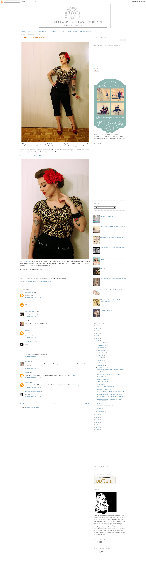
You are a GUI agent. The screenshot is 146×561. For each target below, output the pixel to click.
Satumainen (27, 361)
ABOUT (23, 31)
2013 (97, 414)
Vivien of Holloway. (39, 156)
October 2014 (101, 347)
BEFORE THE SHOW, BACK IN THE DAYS (108, 374)
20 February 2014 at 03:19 (34, 396)
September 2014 (102, 350)
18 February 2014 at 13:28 (34, 357)
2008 (97, 427)
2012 (97, 417)
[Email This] (57, 278)
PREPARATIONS (101, 376)
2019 (97, 328)
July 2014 (100, 355)
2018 (97, 330)
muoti (30, 281)
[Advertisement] (110, 448)
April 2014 (100, 362)
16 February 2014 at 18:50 (34, 307)
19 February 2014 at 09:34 (34, 387)
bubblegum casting (74, 375)
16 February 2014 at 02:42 (34, 297)
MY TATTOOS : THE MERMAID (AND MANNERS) (111, 391)
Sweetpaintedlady (29, 292)
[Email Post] (54, 278)
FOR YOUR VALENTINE (104, 389)
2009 (97, 424)
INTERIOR (53, 31)
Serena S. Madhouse (30, 341)
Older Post (87, 404)
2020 (97, 325)
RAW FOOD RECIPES (85, 31)
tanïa (26, 321)
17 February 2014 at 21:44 (34, 337)
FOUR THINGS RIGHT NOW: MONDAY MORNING (110, 396)
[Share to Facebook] (63, 278)
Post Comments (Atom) (33, 407)
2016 (97, 335)
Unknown (27, 372)
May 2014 (100, 360)
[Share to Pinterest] (65, 278)
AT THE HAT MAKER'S (103, 381)
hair (26, 281)
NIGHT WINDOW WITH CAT (105, 406)
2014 (97, 340)
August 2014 (101, 352)
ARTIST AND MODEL (103, 379)
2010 (97, 422)
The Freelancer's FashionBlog (32, 391)
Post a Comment (24, 401)
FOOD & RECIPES (72, 31)
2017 (97, 333)
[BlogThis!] (59, 278)
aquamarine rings (29, 335)
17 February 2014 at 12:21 (34, 316)
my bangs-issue (27, 261)
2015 (97, 338)
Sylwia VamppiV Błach (30, 311)
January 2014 (101, 411)
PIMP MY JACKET (102, 403)
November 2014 (102, 345)
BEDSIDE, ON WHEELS (106, 216)
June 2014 (100, 357)
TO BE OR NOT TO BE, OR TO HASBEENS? (111, 289)
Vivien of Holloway (45, 281)
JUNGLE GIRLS (101, 384)
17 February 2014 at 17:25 (34, 326)
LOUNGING (103, 268)
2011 (97, 419)
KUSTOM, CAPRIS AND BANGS (32, 37)
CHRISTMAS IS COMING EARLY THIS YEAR (112, 247)
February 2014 (101, 367)
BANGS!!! (100, 408)
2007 (97, 429)
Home (55, 404)
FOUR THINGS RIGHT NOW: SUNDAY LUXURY (113, 226)
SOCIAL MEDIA (43, 31)
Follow (96, 469)
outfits (35, 281)
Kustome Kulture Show (55, 144)
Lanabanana (28, 302)
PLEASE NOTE (32, 31)
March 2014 (101, 365)
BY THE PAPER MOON (106, 310)
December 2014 (102, 343)
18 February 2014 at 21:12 (34, 368)
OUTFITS (61, 31)
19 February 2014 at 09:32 (34, 378)
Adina (26, 330)
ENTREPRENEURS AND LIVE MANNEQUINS (109, 394)
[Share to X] (61, 278)
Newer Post (23, 404)
